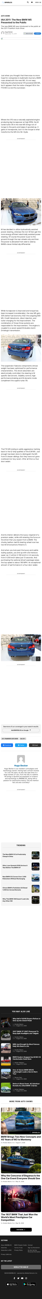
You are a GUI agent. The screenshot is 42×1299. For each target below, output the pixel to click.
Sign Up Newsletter (34, 1247)
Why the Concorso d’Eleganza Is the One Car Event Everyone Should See (20, 1177)
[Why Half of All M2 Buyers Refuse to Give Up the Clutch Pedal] (6, 1019)
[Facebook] (15, 1279)
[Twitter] (19, 1279)
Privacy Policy (18, 1250)
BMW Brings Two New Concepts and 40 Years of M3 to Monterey (21, 1138)
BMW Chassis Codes (20, 1245)
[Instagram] (27, 1279)
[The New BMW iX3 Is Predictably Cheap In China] (35, 852)
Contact (30, 1245)
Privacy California (6, 1254)
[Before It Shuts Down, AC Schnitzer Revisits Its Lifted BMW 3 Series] (6, 1084)
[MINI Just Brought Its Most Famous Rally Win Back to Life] (6, 1044)
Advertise (4, 1247)
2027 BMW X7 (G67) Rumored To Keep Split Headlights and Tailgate (26, 1032)
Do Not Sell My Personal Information (34, 1251)
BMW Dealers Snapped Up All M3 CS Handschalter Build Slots (27, 1058)
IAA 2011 (22, 738)
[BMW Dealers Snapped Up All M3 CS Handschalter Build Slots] (6, 1057)
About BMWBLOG (6, 1245)
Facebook (7, 745)
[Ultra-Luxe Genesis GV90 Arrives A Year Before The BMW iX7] (35, 864)
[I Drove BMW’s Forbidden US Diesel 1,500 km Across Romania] (35, 886)
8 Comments (37, 33)
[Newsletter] (32, 2)
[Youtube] (23, 1279)
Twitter (21, 745)
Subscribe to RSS (6, 1250)
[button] (38, 659)
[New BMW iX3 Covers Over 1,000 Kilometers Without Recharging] (35, 875)
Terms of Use (18, 1247)
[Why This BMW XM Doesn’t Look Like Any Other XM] (35, 897)
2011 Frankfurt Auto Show (10, 738)
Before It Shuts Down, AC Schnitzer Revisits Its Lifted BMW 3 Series (26, 1085)
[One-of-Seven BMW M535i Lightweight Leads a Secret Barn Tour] (6, 1070)
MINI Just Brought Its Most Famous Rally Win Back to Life (26, 1045)
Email (36, 745)
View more (20, 1229)
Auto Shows (5, 16)
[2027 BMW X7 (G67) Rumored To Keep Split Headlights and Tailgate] (6, 1031)
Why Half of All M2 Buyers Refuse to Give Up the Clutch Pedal (26, 1020)
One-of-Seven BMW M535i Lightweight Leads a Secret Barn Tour (25, 1072)
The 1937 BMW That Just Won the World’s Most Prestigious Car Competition (19, 1217)
